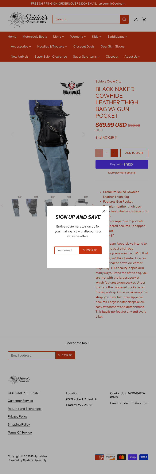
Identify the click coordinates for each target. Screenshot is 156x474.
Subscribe (90, 250)
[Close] (104, 211)
